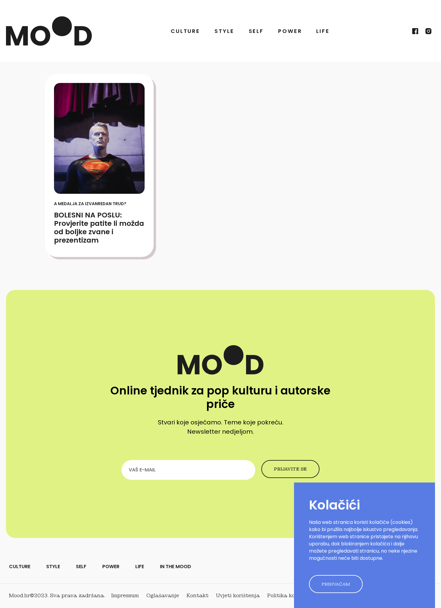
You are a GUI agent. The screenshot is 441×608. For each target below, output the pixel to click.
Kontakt (197, 595)
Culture (185, 31)
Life (323, 31)
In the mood (175, 566)
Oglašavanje (162, 595)
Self (256, 31)
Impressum (125, 595)
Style (224, 31)
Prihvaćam (336, 584)
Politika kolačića (289, 595)
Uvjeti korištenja (238, 595)
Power (290, 31)
